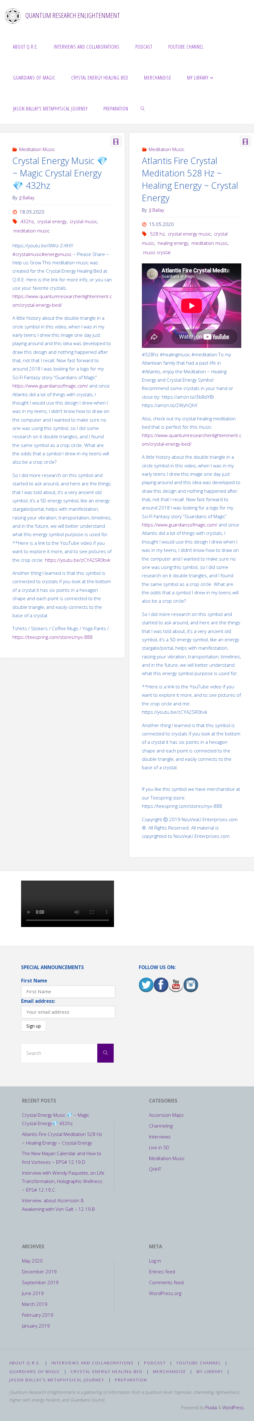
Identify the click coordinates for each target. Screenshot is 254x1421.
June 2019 (33, 1293)
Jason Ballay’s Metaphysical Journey (56, 1380)
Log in (155, 1261)
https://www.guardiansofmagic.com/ (50, 386)
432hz (27, 221)
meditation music (31, 230)
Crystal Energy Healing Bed (107, 1371)
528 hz (157, 234)
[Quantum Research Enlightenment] (12, 15)
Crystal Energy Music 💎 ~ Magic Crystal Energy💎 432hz (60, 173)
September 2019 (40, 1282)
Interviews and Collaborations (92, 1363)
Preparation (131, 1380)
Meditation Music (37, 149)
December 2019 (39, 1271)
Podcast (155, 1363)
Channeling (161, 1126)
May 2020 (32, 1261)
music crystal (156, 252)
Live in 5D (159, 1147)
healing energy (173, 243)
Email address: (38, 1001)
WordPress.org (165, 1293)
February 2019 (37, 1315)
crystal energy (52, 221)
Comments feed (166, 1282)
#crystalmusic (27, 254)
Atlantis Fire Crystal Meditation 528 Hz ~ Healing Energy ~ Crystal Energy (190, 179)
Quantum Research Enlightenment (72, 15)
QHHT (155, 1169)
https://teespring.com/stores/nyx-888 (52, 637)
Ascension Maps (166, 1115)
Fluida (210, 1407)
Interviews (160, 1136)
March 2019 (34, 1304)
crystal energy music (189, 234)
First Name (34, 980)
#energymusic (57, 254)
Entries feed (162, 1271)
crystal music (83, 221)
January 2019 (36, 1326)
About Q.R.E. (25, 1363)
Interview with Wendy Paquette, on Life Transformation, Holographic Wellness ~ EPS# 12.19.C (63, 1181)
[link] (143, 108)
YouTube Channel (198, 1363)
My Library (209, 1371)
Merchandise (169, 1371)
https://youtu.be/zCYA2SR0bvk (77, 560)
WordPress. (233, 1407)
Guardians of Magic (34, 1371)
